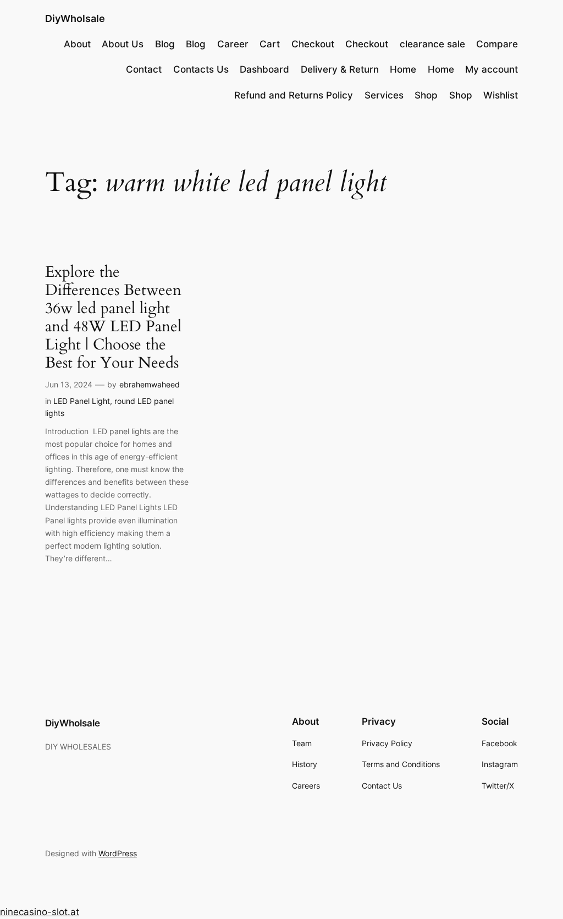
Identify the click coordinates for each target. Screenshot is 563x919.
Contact (144, 69)
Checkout (312, 44)
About (77, 44)
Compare (497, 44)
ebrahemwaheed (149, 384)
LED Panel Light (81, 401)
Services (384, 95)
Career (233, 44)
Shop (426, 95)
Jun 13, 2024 (68, 384)
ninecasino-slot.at (39, 911)
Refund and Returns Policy (293, 95)
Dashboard (264, 69)
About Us (122, 44)
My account (491, 69)
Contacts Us (201, 69)
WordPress (117, 853)
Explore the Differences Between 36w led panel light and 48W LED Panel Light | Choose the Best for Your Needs (113, 318)
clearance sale (432, 44)
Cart (270, 44)
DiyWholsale (75, 18)
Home (403, 69)
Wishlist (500, 95)
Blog (165, 44)
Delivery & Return (340, 69)
